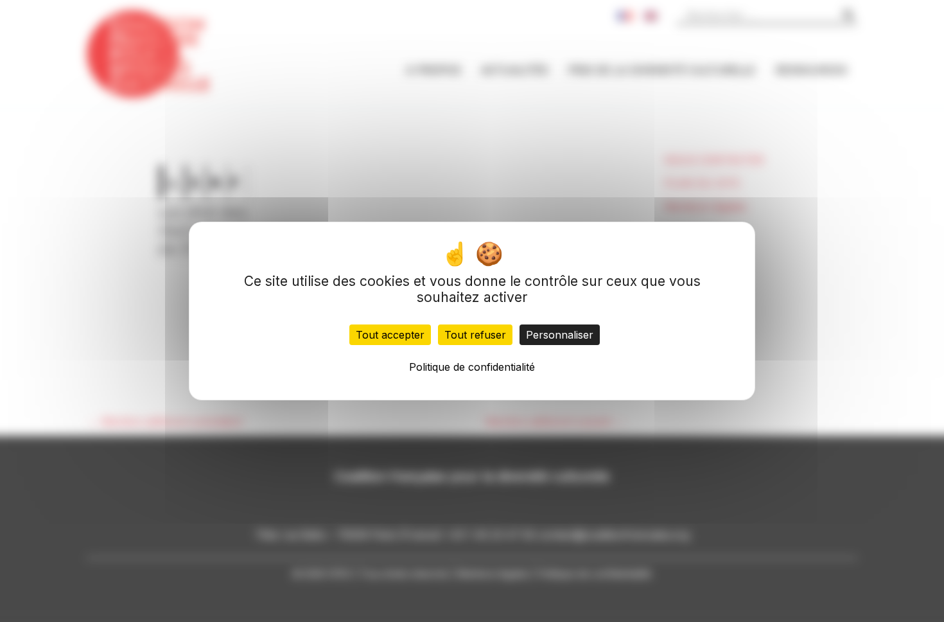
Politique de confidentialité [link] (472, 366)
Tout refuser (475, 334)
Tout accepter (390, 334)
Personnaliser (559, 334)
